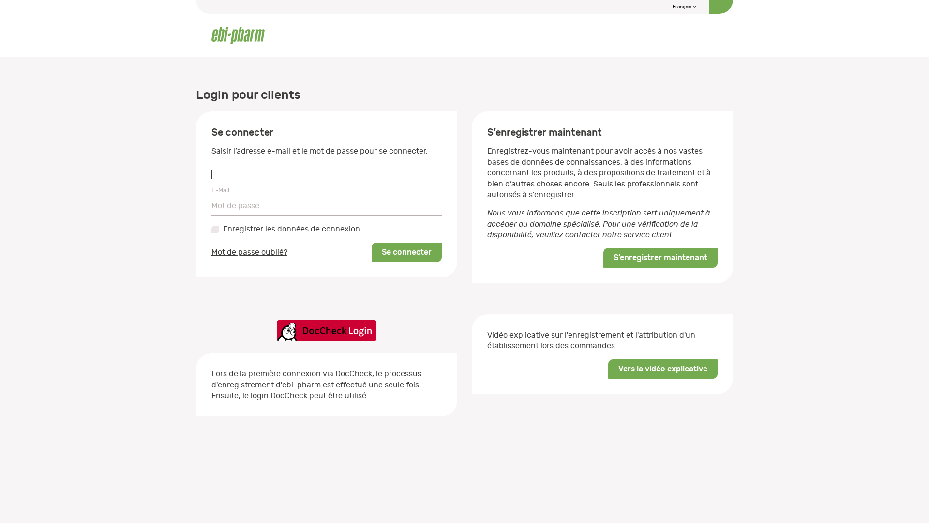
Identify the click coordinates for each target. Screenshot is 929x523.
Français (682, 7)
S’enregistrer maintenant (660, 257)
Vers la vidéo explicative (662, 368)
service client (648, 235)
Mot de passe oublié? (249, 252)
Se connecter (407, 252)
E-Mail (220, 190)
